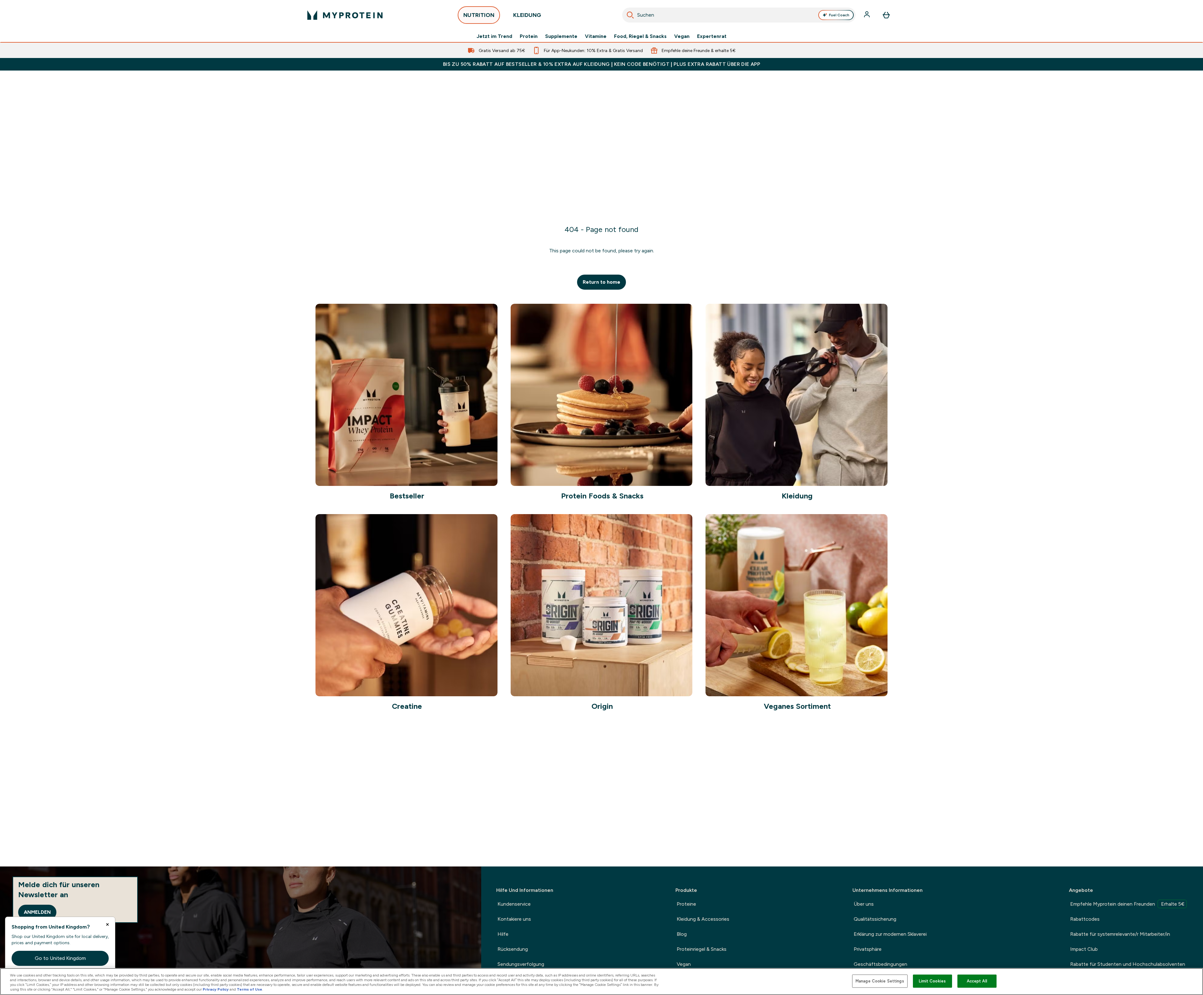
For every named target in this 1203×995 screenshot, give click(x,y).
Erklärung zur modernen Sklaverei (890, 934)
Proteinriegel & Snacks (701, 949)
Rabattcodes (1085, 919)
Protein (529, 36)
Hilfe (502, 934)
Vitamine (596, 36)
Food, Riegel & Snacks (640, 36)
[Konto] (867, 15)
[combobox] (739, 15)
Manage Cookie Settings (880, 981)
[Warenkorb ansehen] (886, 15)
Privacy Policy (216, 989)
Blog (682, 934)
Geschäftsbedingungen (880, 964)
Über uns (864, 904)
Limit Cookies (932, 981)
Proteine (686, 904)
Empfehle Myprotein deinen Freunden (1127, 904)
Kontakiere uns (514, 919)
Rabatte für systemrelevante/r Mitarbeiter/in (1120, 934)
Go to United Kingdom (60, 958)
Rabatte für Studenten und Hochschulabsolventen (1127, 964)
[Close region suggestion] (107, 924)
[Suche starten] (630, 15)
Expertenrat (711, 36)
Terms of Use (249, 989)
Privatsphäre (868, 949)
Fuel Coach (839, 15)
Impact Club (1084, 949)
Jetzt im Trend (494, 36)
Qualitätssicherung (875, 919)
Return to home (601, 282)
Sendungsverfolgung (520, 964)
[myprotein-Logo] (345, 15)
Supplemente (561, 36)
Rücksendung (512, 949)
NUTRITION (478, 15)
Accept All (977, 981)
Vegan (682, 36)
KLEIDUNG (527, 15)
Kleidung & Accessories (703, 919)
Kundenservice (514, 904)
